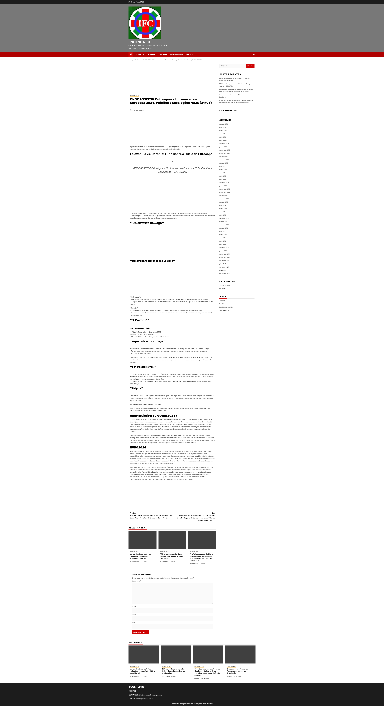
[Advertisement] (172, 78)
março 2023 (223, 244)
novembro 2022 (224, 257)
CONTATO (189, 54)
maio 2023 (222, 238)
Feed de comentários (226, 307)
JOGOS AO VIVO (139, 54)
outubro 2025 (223, 157)
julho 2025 (222, 166)
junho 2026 (223, 131)
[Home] (131, 54)
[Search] (254, 54)
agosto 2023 (223, 228)
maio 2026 (222, 134)
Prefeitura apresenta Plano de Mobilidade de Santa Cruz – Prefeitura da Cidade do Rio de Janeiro (202, 557)
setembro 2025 (224, 160)
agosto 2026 (223, 124)
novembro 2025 (224, 153)
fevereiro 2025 (224, 183)
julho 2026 (222, 127)
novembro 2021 (224, 274)
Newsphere (198, 704)
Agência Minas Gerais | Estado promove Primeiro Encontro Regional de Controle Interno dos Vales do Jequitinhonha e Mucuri (196, 516)
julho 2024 (222, 205)
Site (133, 622)
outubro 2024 (223, 196)
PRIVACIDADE (162, 54)
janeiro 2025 (223, 186)
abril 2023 (222, 241)
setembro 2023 (224, 225)
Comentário (136, 581)
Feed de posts (224, 304)
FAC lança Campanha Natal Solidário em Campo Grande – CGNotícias (172, 556)
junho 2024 (223, 209)
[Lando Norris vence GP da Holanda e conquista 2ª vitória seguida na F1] (142, 540)
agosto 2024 (223, 202)
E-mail (134, 614)
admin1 (142, 110)
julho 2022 (222, 264)
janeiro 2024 (223, 222)
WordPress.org (224, 310)
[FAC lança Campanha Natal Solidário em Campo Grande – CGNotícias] (172, 540)
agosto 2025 (223, 163)
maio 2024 (222, 212)
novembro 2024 (224, 192)
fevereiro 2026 (224, 144)
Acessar (222, 301)
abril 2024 (222, 215)
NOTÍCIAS (151, 54)
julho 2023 (222, 231)
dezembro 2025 (224, 150)
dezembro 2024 (224, 189)
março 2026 (223, 140)
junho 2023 (223, 235)
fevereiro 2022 (224, 267)
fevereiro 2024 (224, 218)
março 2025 (223, 179)
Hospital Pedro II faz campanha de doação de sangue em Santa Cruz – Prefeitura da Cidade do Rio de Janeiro (151, 515)
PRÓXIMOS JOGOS (176, 54)
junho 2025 (223, 170)
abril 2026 (222, 137)
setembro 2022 (224, 261)
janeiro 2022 (223, 270)
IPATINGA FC (139, 42)
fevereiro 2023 (224, 248)
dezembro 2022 (224, 254)
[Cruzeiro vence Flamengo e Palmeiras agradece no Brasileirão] (240, 654)
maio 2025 (222, 173)
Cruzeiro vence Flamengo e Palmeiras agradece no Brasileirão (238, 671)
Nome (134, 606)
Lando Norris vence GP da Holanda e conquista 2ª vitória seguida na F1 (140, 556)
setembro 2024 (224, 199)
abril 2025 (222, 176)
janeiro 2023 (223, 251)
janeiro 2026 (223, 147)
